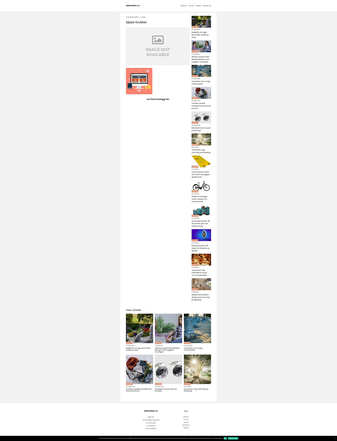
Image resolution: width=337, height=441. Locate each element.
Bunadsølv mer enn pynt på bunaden (201, 129)
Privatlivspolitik (233, 438)
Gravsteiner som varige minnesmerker (201, 82)
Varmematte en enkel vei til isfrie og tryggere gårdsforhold (201, 174)
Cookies (198, 6)
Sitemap (186, 428)
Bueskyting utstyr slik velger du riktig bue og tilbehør (200, 248)
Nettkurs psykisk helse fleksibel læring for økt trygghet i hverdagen (200, 59)
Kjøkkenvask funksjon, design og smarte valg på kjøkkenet (200, 297)
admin (144, 17)
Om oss (191, 6)
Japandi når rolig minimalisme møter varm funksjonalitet (199, 272)
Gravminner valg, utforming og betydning (201, 151)
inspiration (195, 27)
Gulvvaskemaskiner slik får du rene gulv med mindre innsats (201, 223)
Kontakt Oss (207, 6)
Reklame (184, 6)
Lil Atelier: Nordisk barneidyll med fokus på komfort (201, 106)
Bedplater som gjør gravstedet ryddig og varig (200, 34)
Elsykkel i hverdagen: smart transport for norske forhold (200, 199)
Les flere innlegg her (158, 99)
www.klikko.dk (152, 428)
